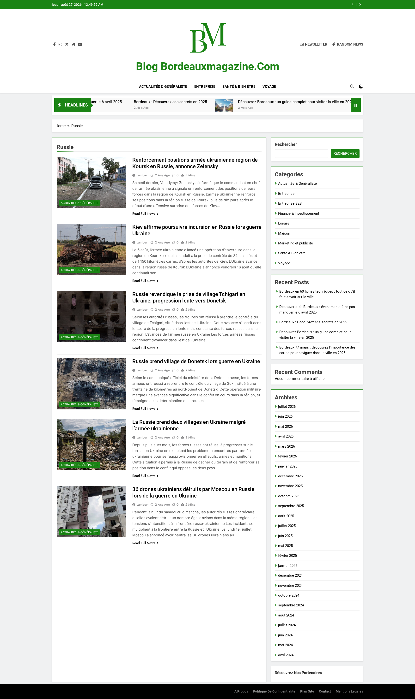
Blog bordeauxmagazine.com (207, 66)
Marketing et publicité (295, 243)
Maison (284, 233)
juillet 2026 (287, 406)
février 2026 (287, 456)
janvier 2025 (287, 565)
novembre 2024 (290, 585)
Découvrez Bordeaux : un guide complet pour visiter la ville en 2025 (266, 102)
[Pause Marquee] (356, 105)
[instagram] (60, 44)
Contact (325, 691)
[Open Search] (352, 86)
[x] (66, 44)
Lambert (142, 175)
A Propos (241, 691)
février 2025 (287, 555)
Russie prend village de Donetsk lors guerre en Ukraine (196, 361)
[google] (73, 44)
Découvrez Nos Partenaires (298, 672)
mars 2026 (286, 446)
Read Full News (143, 213)
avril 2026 (285, 436)
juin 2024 (285, 635)
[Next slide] (360, 4)
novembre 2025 (290, 486)
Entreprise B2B (290, 203)
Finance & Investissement (298, 213)
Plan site (307, 691)
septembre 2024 (291, 605)
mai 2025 (285, 546)
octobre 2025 (288, 496)
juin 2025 (285, 536)
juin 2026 (285, 416)
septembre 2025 (291, 506)
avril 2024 (285, 655)
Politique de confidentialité (274, 691)
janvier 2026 (287, 466)
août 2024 (286, 615)
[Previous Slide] (352, 4)
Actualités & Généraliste (163, 86)
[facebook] (54, 44)
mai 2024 (285, 645)
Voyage (269, 86)
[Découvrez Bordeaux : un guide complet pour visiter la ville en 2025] (195, 108)
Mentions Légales (349, 691)
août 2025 (286, 516)
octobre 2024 (288, 595)
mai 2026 (285, 426)
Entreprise (204, 86)
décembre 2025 (290, 476)
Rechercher (286, 144)
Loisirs (283, 223)
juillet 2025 (287, 526)
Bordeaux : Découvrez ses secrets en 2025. (141, 102)
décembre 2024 (290, 575)
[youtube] (80, 44)
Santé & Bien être (238, 86)
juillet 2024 (287, 625)
